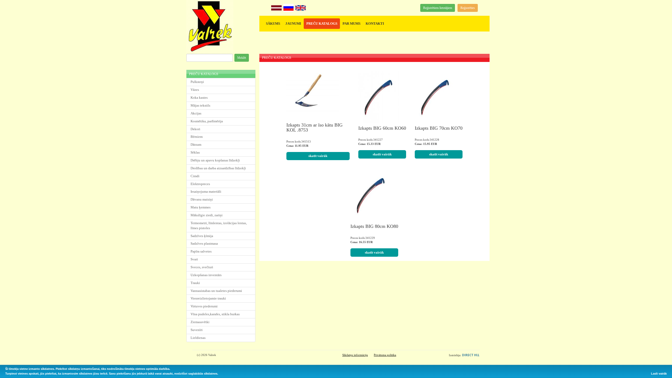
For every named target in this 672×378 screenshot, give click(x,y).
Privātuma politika (385, 354)
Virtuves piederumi (204, 306)
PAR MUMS (351, 23)
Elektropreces (200, 184)
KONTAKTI (375, 23)
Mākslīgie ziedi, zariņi (207, 215)
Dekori (195, 129)
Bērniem (197, 137)
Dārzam (196, 144)
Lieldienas (198, 338)
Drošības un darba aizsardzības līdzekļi (218, 168)
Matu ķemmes (201, 207)
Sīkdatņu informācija (355, 354)
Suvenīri (197, 330)
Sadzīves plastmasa (204, 243)
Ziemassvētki (200, 322)
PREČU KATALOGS (321, 23)
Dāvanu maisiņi (202, 199)
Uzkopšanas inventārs (206, 275)
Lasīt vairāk (659, 373)
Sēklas (195, 152)
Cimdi (195, 176)
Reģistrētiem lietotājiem (437, 8)
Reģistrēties (467, 8)
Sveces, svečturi (202, 267)
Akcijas (196, 113)
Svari (194, 259)
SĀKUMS (273, 23)
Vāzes (195, 90)
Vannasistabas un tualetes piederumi (216, 291)
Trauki (195, 283)
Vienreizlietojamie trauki (208, 298)
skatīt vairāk (317, 156)
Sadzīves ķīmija (202, 236)
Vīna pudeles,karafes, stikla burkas (215, 314)
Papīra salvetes (201, 251)
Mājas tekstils (200, 105)
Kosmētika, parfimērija (207, 121)
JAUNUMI (293, 23)
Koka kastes (199, 97)
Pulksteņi (197, 82)
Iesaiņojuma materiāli (206, 191)
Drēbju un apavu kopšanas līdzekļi (215, 160)
